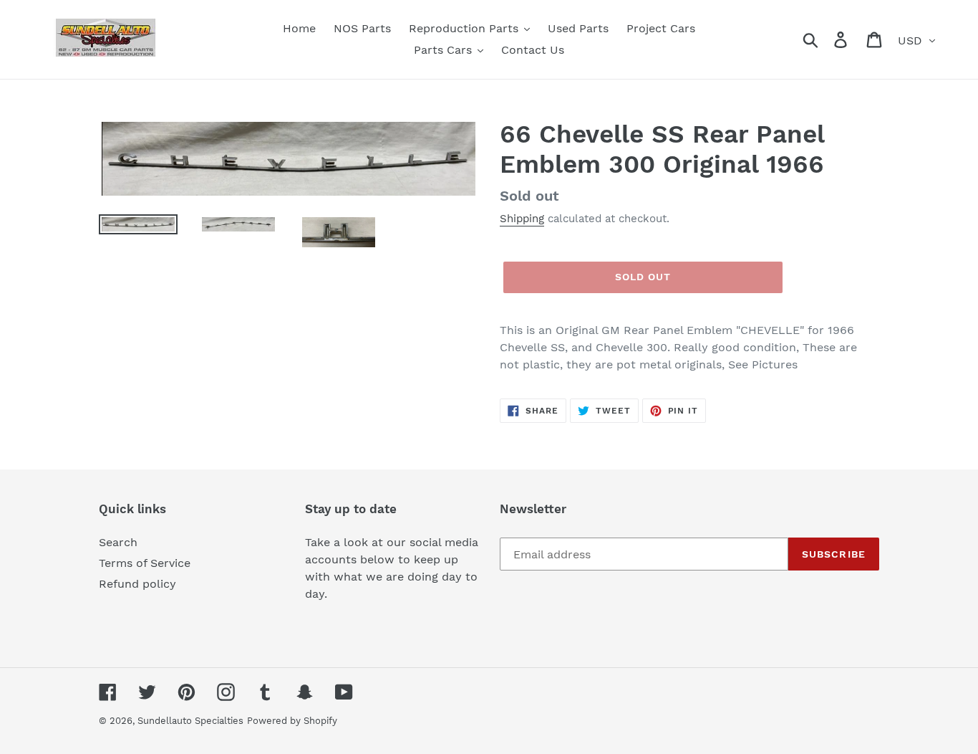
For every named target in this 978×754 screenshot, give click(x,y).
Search (118, 542)
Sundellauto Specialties (190, 720)
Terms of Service (144, 563)
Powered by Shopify (292, 720)
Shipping (522, 218)
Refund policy (137, 584)
